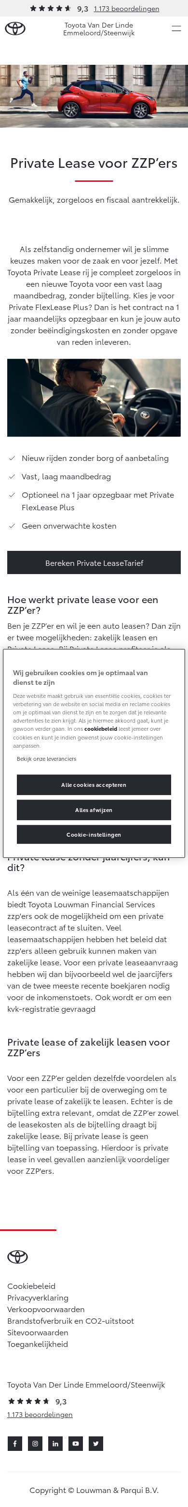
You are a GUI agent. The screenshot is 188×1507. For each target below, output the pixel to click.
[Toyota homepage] (15, 29)
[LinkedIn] (55, 1443)
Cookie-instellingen (94, 834)
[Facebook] (15, 1443)
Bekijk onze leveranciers (46, 758)
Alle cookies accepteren (93, 784)
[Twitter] (96, 1443)
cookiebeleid (100, 728)
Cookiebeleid (31, 1285)
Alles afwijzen (94, 809)
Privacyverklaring (37, 1296)
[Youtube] (75, 1443)
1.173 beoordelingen (127, 8)
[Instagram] (35, 1443)
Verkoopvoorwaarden (46, 1308)
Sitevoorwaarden (37, 1331)
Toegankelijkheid (37, 1343)
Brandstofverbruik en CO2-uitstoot (70, 1320)
